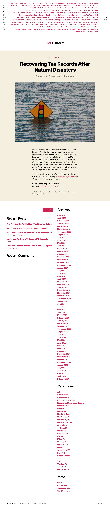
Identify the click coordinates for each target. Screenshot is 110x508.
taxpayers (37, 194)
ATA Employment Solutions (89, 27)
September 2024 (64, 265)
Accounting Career (84, 24)
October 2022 (63, 326)
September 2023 (64, 299)
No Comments (70, 76)
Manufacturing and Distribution (78, 12)
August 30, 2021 (56, 76)
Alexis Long (43, 76)
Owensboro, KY (53, 8)
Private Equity (94, 12)
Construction (62, 395)
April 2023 (61, 312)
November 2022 (63, 323)
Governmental (30, 22)
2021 (35, 192)
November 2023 (63, 293)
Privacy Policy (80, 31)
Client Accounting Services (75, 17)
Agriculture (60, 27)
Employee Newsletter (66, 400)
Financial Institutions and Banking (70, 403)
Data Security (81, 29)
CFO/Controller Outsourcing (22, 12)
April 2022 (61, 343)
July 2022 (61, 335)
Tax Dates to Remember (68, 24)
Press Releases (63, 456)
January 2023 (63, 321)
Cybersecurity (63, 397)
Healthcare (40, 22)
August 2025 (62, 235)
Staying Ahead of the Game (66, 29)
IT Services (62, 425)
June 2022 (61, 337)
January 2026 (63, 224)
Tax (62, 57)
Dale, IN (34, 3)
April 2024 (61, 279)
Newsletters (54, 24)
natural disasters (62, 192)
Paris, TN (63, 8)
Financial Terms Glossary (30, 24)
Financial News (63, 406)
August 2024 (62, 268)
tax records (71, 192)
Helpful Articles (52, 57)
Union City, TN (88, 10)
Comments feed (63, 488)
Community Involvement (90, 22)
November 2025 (63, 229)
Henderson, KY (15, 5)
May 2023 (61, 310)
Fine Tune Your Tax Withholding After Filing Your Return (29, 224)
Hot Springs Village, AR (41, 5)
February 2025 (63, 251)
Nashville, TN (42, 8)
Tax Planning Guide (23, 17)
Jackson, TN (67, 5)
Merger (60, 436)
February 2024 (63, 285)
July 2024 (61, 271)
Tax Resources (55, 10)
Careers (41, 15)
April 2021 (61, 376)
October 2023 (63, 296)
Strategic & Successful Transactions (36, 10)
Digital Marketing (93, 29)
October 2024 (63, 262)
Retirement (37, 20)
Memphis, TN (86, 5)
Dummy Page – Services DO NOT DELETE (51, 3)
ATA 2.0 (4, 8)
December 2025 (63, 226)
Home (96, 10)
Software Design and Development (69, 15)
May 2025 (61, 243)
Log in (59, 483)
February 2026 (63, 221)
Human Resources (64, 422)
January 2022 (63, 351)
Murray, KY (32, 8)
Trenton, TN (62, 464)
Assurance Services (92, 17)
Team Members (67, 10)
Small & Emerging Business (89, 20)
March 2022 (62, 346)
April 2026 (61, 218)
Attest (96, 31)
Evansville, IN (83, 3)
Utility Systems (59, 22)
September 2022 (64, 329)
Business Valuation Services (22, 20)
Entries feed (62, 485)
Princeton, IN (79, 8)
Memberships (15, 24)
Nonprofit (49, 22)
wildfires (43, 194)
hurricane (46, 192)
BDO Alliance (51, 27)
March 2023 (62, 315)
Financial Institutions (17, 22)
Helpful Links (44, 24)
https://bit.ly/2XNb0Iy (50, 186)
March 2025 (62, 249)
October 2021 (62, 360)
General (60, 409)
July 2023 (61, 304)
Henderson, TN (27, 5)
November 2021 (63, 357)
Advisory (89, 31)
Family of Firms (51, 15)
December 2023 (63, 290)
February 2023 (63, 318)
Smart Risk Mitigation (91, 8)
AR (58, 392)
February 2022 (63, 348)
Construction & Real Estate (70, 20)
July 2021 (61, 368)
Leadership (77, 22)
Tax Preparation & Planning (51, 20)
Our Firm (68, 22)
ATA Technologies (58, 17)
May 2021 (61, 373)
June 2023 (61, 307)
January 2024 (63, 287)
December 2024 (64, 257)
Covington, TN (25, 3)
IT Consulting (37, 12)
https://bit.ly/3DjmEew (67, 177)
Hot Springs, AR (56, 5)
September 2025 (64, 232)
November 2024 (64, 260)
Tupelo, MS (77, 10)
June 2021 (61, 371)
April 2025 (61, 246)
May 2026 (61, 215)
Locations (95, 24)
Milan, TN (95, 5)
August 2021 (62, 365)
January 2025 (63, 254)
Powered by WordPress (38, 503)
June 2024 (61, 274)
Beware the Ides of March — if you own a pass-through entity (35, 29)
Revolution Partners (72, 27)
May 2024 (61, 276)
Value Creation (61, 12)
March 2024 (62, 282)
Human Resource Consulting (28, 15)
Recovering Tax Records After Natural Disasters (55, 67)
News (33, 17)
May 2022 (61, 340)
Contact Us (41, 27)
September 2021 (64, 362)
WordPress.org (63, 491)
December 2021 (63, 354)
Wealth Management (43, 17)
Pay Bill (70, 8)
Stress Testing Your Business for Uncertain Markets (27, 228)
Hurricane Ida (53, 192)
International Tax (49, 12)
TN (58, 461)
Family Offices (93, 3)
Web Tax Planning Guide (90, 15)
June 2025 (61, 240)
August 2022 (62, 332)
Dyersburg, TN (72, 3)
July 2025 (61, 238)
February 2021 (63, 379)
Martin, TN (76, 5)
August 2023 (62, 301)
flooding (40, 192)
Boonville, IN (14, 3)
